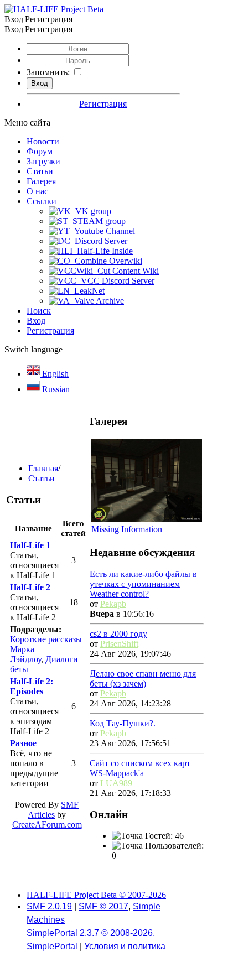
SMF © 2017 (103, 906)
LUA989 (116, 783)
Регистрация (103, 103)
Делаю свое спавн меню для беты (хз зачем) (143, 678)
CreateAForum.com (47, 824)
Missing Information (126, 529)
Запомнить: (48, 72)
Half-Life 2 (30, 587)
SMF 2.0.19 (49, 906)
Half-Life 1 (30, 545)
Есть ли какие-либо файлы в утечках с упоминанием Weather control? (143, 584)
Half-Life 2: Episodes (31, 686)
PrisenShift (119, 643)
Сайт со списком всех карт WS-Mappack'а (140, 768)
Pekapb (113, 604)
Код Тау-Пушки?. (123, 723)
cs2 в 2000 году (118, 633)
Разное (23, 743)
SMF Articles (53, 809)
